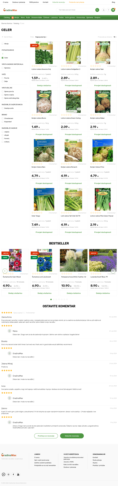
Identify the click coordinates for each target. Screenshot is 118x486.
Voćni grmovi (70, 17)
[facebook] (13, 474)
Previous (4, 271)
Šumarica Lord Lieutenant (41, 277)
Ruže (28, 17)
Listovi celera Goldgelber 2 (70, 69)
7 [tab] (67, 299)
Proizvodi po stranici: (105, 37)
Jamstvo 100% (69, 462)
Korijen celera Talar (97, 69)
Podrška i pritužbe (99, 465)
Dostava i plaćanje (18, 2)
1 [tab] (51, 299)
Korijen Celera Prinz (97, 167)
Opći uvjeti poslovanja (41, 460)
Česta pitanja (97, 460)
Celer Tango (36, 216)
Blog (113, 2)
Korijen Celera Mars (38, 167)
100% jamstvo (34, 2)
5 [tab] (61, 299)
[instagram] (8, 474)
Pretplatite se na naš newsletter (45, 465)
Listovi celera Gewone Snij (41, 69)
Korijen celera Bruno (39, 118)
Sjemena (89, 17)
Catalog (7, 17)
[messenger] (3, 474)
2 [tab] (53, 299)
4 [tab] (59, 299)
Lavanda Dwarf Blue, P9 (99, 277)
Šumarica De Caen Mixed (12, 277)
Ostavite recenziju (58, 2)
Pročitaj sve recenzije (46, 436)
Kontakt (45, 2)
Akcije (16, 17)
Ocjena (95, 463)
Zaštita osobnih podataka (42, 463)
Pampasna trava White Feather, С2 (73, 277)
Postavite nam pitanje (76, 2)
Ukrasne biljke (36, 17)
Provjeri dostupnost (73, 85)
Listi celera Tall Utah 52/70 (70, 216)
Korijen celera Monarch (69, 167)
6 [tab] (64, 299)
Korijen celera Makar (97, 118)
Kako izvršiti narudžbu (71, 464)
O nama (5, 2)
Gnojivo (97, 17)
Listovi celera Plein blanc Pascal (101, 216)
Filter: (32, 37)
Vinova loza (80, 17)
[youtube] (18, 474)
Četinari (46, 17)
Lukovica (54, 17)
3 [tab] (56, 299)
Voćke (61, 17)
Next (113, 271)
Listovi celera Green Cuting (71, 118)
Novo (23, 17)
